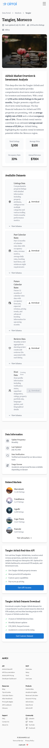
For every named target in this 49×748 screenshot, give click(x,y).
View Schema (16, 226)
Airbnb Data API (7, 669)
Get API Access (24, 587)
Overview (29, 669)
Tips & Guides (6, 692)
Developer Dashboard (9, 679)
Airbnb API (29, 708)
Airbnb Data (29, 702)
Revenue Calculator (32, 695)
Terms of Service (18, 741)
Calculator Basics (7, 695)
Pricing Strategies (7, 702)
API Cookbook (6, 705)
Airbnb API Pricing (8, 675)
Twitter (31, 722)
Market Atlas (30, 689)
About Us (5, 725)
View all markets (23, 538)
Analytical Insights (31, 692)
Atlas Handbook (7, 699)
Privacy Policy (29, 741)
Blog (3, 689)
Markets (18, 13)
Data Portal (6, 13)
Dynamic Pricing (31, 699)
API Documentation (8, 672)
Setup (27, 672)
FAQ (3, 718)
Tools (27, 675)
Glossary (5, 708)
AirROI (5, 658)
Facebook (32, 728)
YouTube (31, 725)
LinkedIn (31, 718)
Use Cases (29, 679)
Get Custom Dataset (24, 636)
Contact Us (5, 722)
